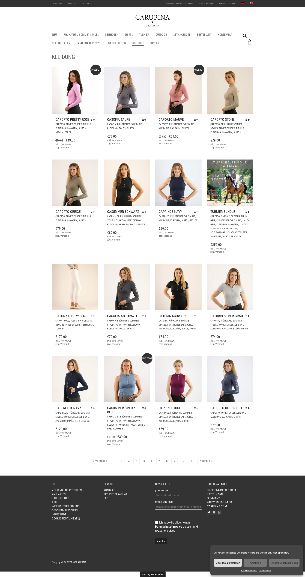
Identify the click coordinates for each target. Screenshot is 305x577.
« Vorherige (100, 460)
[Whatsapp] (219, 512)
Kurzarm (124, 224)
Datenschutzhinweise (168, 526)
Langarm (72, 128)
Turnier (144, 34)
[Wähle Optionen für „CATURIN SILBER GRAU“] (248, 316)
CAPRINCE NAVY (170, 211)
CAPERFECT (61, 412)
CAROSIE (225, 216)
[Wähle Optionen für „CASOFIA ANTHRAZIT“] (145, 316)
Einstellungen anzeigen (284, 562)
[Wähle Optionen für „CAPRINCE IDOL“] (197, 408)
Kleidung (138, 43)
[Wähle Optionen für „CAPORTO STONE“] (248, 119)
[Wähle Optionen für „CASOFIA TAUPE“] (145, 119)
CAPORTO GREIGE (68, 211)
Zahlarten (59, 494)
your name (161, 490)
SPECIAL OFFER (61, 43)
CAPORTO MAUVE (171, 119)
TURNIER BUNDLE (222, 211)
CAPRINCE (164, 216)
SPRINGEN (236, 236)
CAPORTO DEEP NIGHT (226, 408)
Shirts (129, 34)
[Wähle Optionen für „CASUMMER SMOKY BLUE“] (145, 408)
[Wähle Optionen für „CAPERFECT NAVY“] (94, 408)
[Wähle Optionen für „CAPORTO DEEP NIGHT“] (248, 408)
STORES (87, 3)
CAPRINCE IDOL (170, 408)
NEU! (55, 34)
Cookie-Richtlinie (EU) (66, 518)
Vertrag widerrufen (152, 574)
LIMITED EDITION (116, 43)
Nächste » (206, 460)
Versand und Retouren (67, 490)
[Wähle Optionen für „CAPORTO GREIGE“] (94, 211)
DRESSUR (235, 216)
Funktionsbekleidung (78, 124)
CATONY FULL (62, 320)
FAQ (106, 498)
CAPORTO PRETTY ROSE (72, 119)
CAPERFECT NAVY (68, 408)
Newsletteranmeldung (179, 3)
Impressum (59, 514)
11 (192, 460)
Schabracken (234, 232)
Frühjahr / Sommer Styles (81, 34)
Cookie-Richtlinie (249, 570)
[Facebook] (209, 512)
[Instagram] (214, 512)
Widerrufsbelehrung (65, 506)
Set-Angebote (181, 34)
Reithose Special (70, 324)
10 (182, 460)
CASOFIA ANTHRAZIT (122, 316)
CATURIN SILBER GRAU (226, 316)
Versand (64, 147)
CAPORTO (60, 124)
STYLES (154, 43)
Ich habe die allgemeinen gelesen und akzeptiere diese (176, 526)
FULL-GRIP (75, 320)
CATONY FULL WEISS (70, 316)
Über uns (57, 3)
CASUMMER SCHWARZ (123, 211)
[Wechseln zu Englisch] (251, 3)
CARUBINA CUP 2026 (88, 43)
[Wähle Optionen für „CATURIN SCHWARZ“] (197, 316)
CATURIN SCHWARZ (172, 316)
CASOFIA (111, 124)
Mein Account (227, 3)
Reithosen (111, 34)
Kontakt (72, 3)
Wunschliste (206, 3)
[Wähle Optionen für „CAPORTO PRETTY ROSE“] (94, 119)
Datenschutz (265, 570)
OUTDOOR (161, 34)
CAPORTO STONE (222, 119)
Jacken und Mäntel (66, 420)
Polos (122, 128)
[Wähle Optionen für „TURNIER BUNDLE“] (248, 211)
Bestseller (204, 34)
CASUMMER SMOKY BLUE (121, 410)
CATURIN (163, 320)
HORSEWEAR (225, 34)
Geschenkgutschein (65, 510)
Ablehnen (255, 562)
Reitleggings (217, 232)
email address (164, 501)
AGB (54, 502)
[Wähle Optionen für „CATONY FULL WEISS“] (94, 316)
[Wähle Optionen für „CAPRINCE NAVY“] (197, 211)
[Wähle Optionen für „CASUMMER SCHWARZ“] (145, 211)
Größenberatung (115, 494)
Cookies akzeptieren (228, 562)
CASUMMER (113, 216)
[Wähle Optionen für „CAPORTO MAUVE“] (197, 119)
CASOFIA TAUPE (118, 119)
